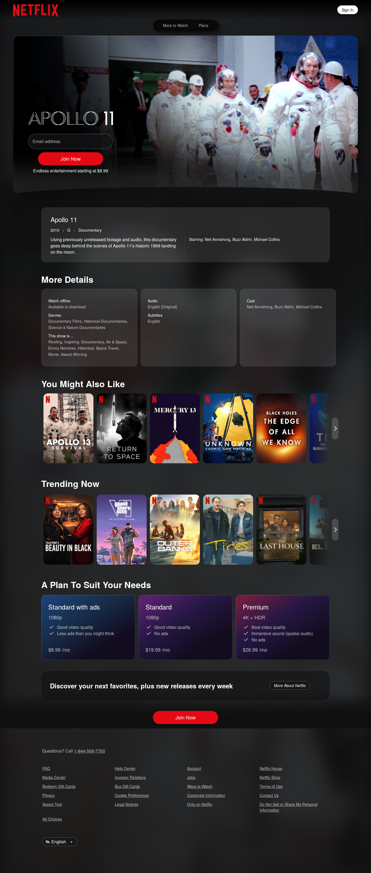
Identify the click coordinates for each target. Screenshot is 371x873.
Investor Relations (130, 777)
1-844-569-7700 (89, 751)
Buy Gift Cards (127, 786)
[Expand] (323, 168)
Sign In (348, 10)
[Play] (295, 168)
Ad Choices (52, 819)
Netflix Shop (270, 777)
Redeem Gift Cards (59, 786)
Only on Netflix (199, 804)
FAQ (46, 768)
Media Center (54, 777)
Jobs (191, 777)
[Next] (335, 428)
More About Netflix (290, 685)
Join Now (71, 158)
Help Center (125, 768)
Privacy (48, 795)
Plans (203, 25)
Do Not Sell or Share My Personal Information (288, 807)
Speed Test (52, 804)
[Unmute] (309, 168)
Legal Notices (126, 804)
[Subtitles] (337, 168)
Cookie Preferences (132, 795)
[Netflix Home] (33, 9)
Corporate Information (206, 795)
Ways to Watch (199, 786)
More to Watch (175, 25)
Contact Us (269, 795)
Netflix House (271, 768)
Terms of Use (271, 786)
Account (194, 768)
